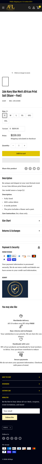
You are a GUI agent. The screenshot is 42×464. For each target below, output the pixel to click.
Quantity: (5, 146)
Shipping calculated (18, 139)
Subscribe (9, 417)
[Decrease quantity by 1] (13, 145)
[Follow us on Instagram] (11, 438)
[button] (21, 160)
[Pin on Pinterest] (30, 168)
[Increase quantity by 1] (24, 145)
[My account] (34, 7)
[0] (38, 7)
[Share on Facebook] (26, 168)
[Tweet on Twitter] (34, 168)
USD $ (5, 427)
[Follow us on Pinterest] (15, 438)
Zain (4, 101)
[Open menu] (3, 8)
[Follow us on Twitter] (7, 438)
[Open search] (29, 7)
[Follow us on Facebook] (3, 438)
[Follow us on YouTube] (20, 438)
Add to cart (21, 154)
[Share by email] (38, 168)
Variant (5, 129)
